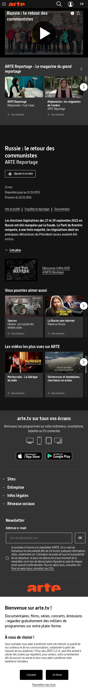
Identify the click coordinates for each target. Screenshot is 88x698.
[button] (59, 4)
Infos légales (17, 495)
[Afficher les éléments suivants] (84, 87)
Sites (11, 479)
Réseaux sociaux (21, 503)
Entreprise (15, 487)
